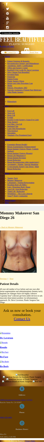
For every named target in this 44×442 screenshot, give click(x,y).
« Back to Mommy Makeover (11, 227)
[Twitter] (7, 9)
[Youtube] (7, 18)
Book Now (33, 52)
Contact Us (11, 52)
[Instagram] (7, 27)
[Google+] (7, 23)
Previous (3, 279)
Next (11, 279)
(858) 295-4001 (8, 46)
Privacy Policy (30, 441)
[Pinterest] (7, 13)
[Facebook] (7, 4)
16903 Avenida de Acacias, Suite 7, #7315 (16, 400)
